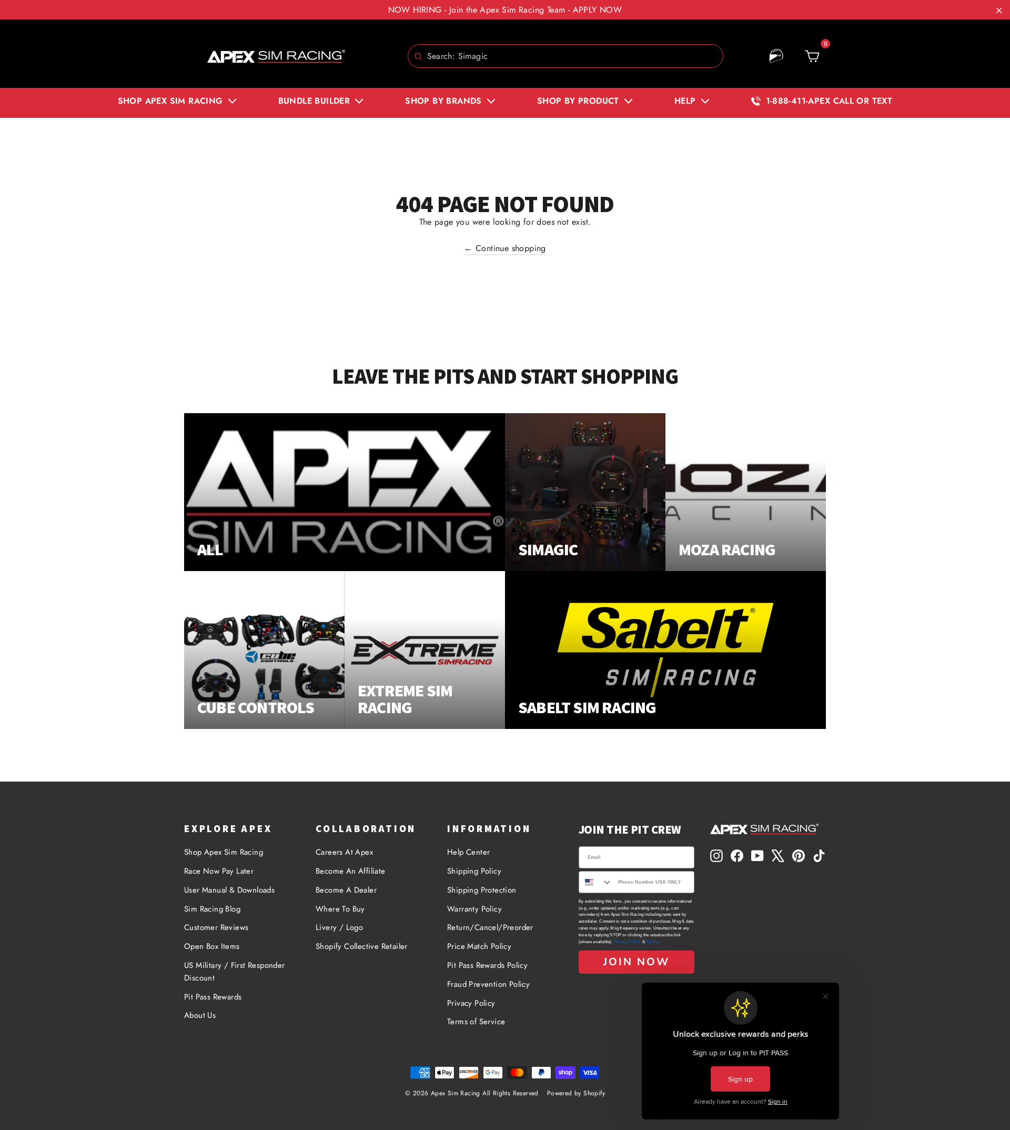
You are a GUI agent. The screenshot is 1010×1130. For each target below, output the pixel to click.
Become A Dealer (346, 890)
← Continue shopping (505, 248)
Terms (652, 941)
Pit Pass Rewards (212, 997)
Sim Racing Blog (212, 909)
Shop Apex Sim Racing (223, 852)
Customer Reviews (216, 927)
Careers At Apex (344, 852)
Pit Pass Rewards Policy (487, 965)
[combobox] (565, 56)
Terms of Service (476, 1021)
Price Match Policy (479, 946)
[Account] (776, 56)
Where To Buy (340, 909)
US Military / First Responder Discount (234, 971)
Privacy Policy (471, 1003)
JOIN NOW (636, 962)
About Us (200, 1015)
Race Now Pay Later (219, 871)
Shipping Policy (474, 871)
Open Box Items (212, 946)
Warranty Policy (474, 909)
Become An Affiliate (351, 871)
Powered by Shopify (576, 1093)
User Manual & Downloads (229, 890)
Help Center (468, 852)
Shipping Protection (482, 890)
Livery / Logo (339, 927)
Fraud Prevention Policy (488, 984)
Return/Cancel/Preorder (490, 927)
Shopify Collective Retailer (362, 946)
